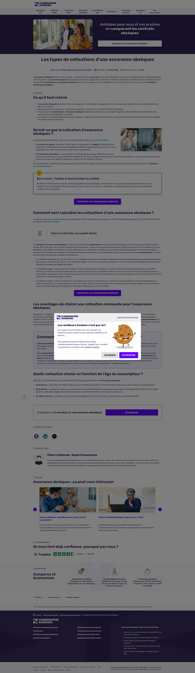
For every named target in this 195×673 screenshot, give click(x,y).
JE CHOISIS (110, 355)
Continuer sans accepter (126, 318)
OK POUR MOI (128, 355)
